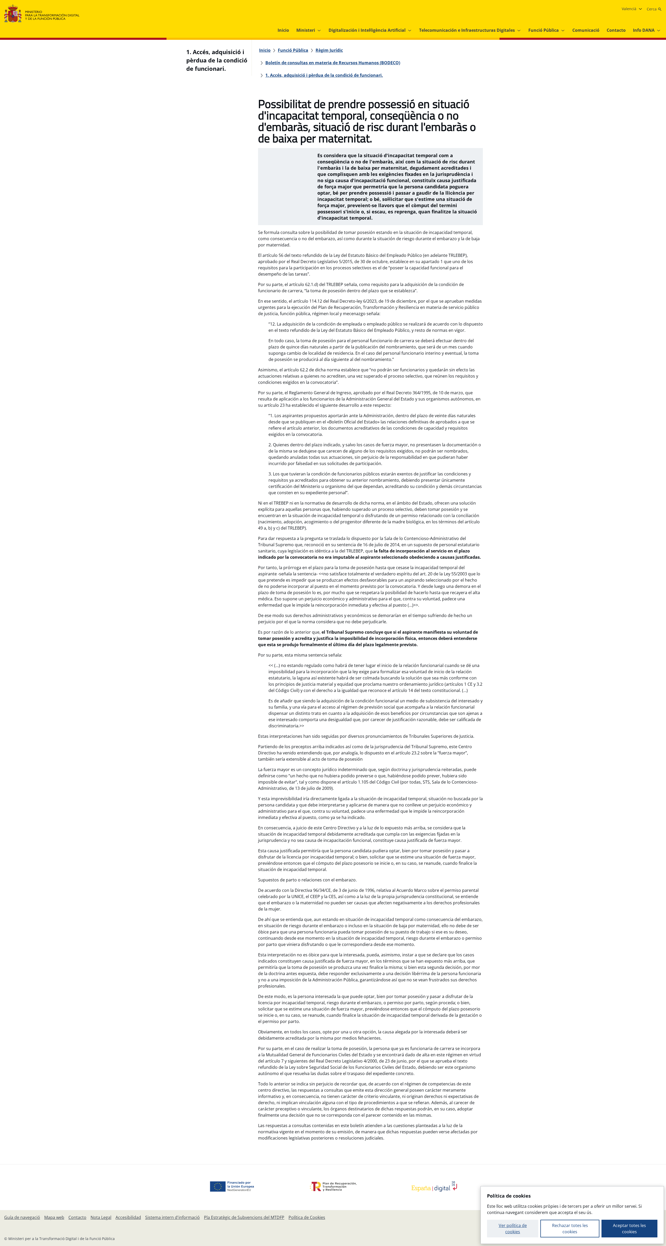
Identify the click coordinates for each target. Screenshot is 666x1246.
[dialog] (572, 1215)
